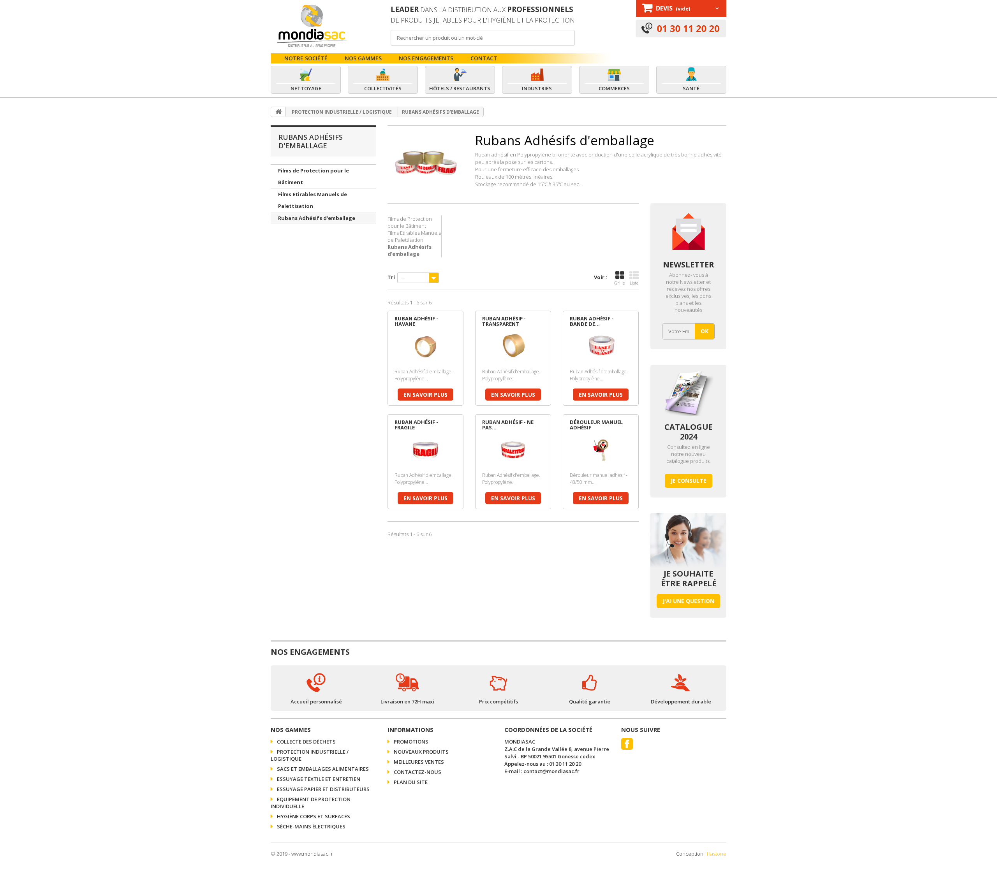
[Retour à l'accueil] (278, 111)
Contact (483, 58)
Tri (391, 277)
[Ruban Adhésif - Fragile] (425, 450)
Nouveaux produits (421, 751)
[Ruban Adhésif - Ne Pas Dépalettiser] (513, 450)
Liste (634, 283)
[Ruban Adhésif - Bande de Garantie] (601, 346)
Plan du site (410, 782)
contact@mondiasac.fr (551, 771)
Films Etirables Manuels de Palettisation (312, 200)
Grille (619, 283)
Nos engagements (426, 58)
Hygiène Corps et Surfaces (313, 816)
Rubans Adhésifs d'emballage (316, 218)
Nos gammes (363, 58)
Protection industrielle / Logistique (342, 112)
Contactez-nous (417, 771)
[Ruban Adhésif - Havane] (425, 346)
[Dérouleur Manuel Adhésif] (601, 450)
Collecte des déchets (306, 741)
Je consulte (688, 480)
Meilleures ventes (418, 761)
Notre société (306, 58)
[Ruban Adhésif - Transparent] (513, 346)
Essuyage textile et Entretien (318, 778)
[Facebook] (627, 744)
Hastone (716, 853)
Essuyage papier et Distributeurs (323, 789)
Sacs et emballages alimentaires (322, 768)
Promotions (410, 741)
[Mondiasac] (311, 26)
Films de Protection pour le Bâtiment (313, 176)
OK (704, 331)
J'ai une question (688, 601)
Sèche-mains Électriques (310, 826)
